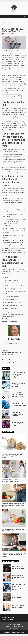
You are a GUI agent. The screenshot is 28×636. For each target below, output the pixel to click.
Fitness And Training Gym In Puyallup (7, 597)
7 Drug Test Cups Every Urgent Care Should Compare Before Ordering (6, 375)
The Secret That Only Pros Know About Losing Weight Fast (12, 360)
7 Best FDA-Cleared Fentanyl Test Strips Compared (6, 414)
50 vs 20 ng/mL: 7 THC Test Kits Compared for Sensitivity (6, 385)
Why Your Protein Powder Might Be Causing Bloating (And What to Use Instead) (14, 443)
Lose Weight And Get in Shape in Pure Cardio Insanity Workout (7, 587)
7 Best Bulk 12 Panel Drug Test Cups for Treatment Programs (6, 395)
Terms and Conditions (10, 626)
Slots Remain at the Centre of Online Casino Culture (6, 424)
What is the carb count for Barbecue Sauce (7, 568)
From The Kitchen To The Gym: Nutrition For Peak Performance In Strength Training (14, 542)
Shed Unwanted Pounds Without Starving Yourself (12, 352)
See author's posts (14, 343)
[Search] (24, 16)
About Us (20, 626)
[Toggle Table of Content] (18, 96)
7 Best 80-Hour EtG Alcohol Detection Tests (6, 404)
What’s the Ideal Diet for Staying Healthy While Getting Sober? (14, 518)
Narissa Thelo (7, 33)
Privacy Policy (16, 624)
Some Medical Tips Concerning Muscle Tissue (7, 577)
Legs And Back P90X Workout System (7, 607)
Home (9, 624)
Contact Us (13, 628)
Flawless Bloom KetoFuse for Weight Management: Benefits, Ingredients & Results (14, 493)
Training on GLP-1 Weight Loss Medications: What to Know (14, 469)
